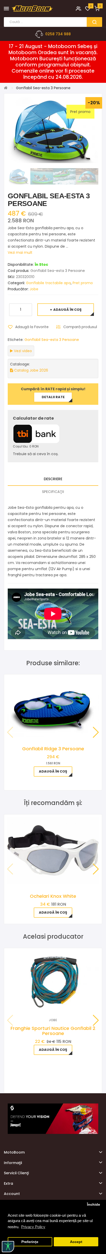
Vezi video (22, 350)
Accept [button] (76, 1242)
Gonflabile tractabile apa (48, 282)
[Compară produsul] (60, 1003)
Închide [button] (93, 1204)
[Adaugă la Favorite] (46, 1003)
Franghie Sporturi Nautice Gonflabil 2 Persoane (53, 1031)
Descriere (53, 478)
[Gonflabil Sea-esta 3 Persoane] (19, 176)
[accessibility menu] (8, 1246)
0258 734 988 (58, 34)
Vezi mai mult (20, 252)
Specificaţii (53, 491)
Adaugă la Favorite (32, 326)
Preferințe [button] (29, 1242)
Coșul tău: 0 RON (26, 446)
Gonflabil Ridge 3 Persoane (53, 748)
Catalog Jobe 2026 (30, 370)
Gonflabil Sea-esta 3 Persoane (51, 339)
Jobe (34, 289)
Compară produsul (80, 326)
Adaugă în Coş (67, 309)
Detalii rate (53, 397)
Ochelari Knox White (53, 896)
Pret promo (83, 282)
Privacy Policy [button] (33, 1227)
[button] (95, 732)
